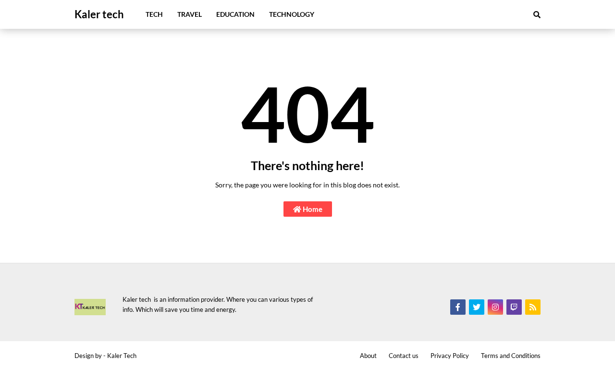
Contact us (403, 355)
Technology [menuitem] (291, 14)
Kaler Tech (121, 355)
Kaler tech (99, 14)
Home (311, 209)
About (368, 355)
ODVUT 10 (16, 268)
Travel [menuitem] (189, 14)
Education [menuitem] (235, 14)
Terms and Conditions (511, 355)
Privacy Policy (449, 355)
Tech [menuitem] (154, 14)
